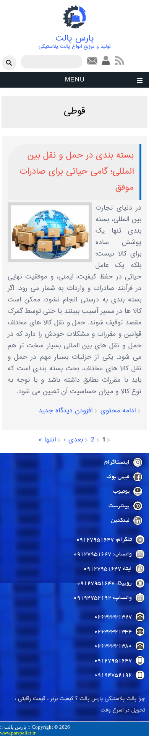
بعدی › (73, 440)
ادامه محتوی (118, 411)
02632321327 (113, 617)
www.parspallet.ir (18, 733)
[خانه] (74, 29)
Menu (74, 80)
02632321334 (113, 632)
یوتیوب (121, 491)
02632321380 (113, 646)
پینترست (119, 506)
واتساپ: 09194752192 (102, 598)
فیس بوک (118, 477)
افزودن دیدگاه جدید (65, 411)
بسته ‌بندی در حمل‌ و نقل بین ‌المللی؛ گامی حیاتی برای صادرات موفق (76, 171)
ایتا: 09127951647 (107, 569)
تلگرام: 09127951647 (104, 540)
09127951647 (113, 661)
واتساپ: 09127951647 (102, 554)
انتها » (47, 440)
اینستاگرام (117, 462)
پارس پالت (74, 39)
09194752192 (113, 675)
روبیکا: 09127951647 (104, 583)
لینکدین (120, 521)
